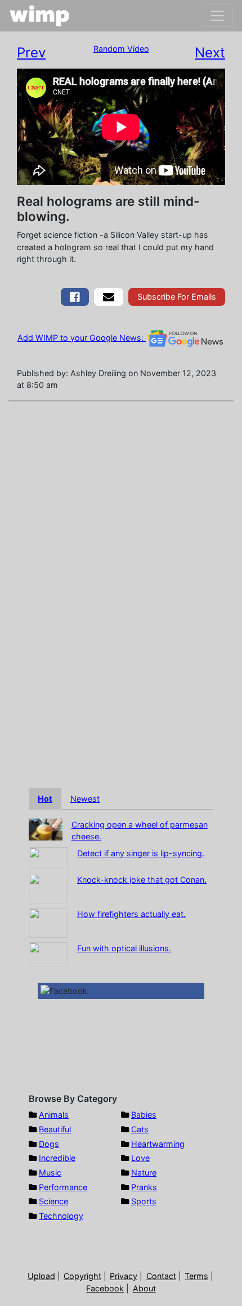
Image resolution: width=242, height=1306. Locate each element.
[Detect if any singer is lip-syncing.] (48, 857)
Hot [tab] (45, 798)
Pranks (144, 1187)
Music (50, 1172)
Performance (63, 1187)
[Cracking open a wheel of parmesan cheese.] (45, 828)
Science (53, 1201)
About (144, 1288)
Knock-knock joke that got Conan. (142, 879)
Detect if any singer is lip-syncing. (140, 853)
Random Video (121, 48)
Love (140, 1158)
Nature (143, 1172)
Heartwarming (158, 1144)
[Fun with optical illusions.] (48, 952)
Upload (41, 1276)
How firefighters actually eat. (131, 914)
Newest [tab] (85, 798)
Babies (143, 1114)
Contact (161, 1276)
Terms (196, 1276)
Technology (61, 1216)
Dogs (49, 1144)
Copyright (82, 1276)
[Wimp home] (39, 15)
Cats (140, 1129)
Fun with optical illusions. (124, 948)
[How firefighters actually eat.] (48, 922)
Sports (143, 1201)
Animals (54, 1114)
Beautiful (55, 1129)
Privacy (123, 1276)
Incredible (57, 1158)
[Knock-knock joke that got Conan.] (48, 887)
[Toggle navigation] (217, 15)
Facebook (105, 1288)
